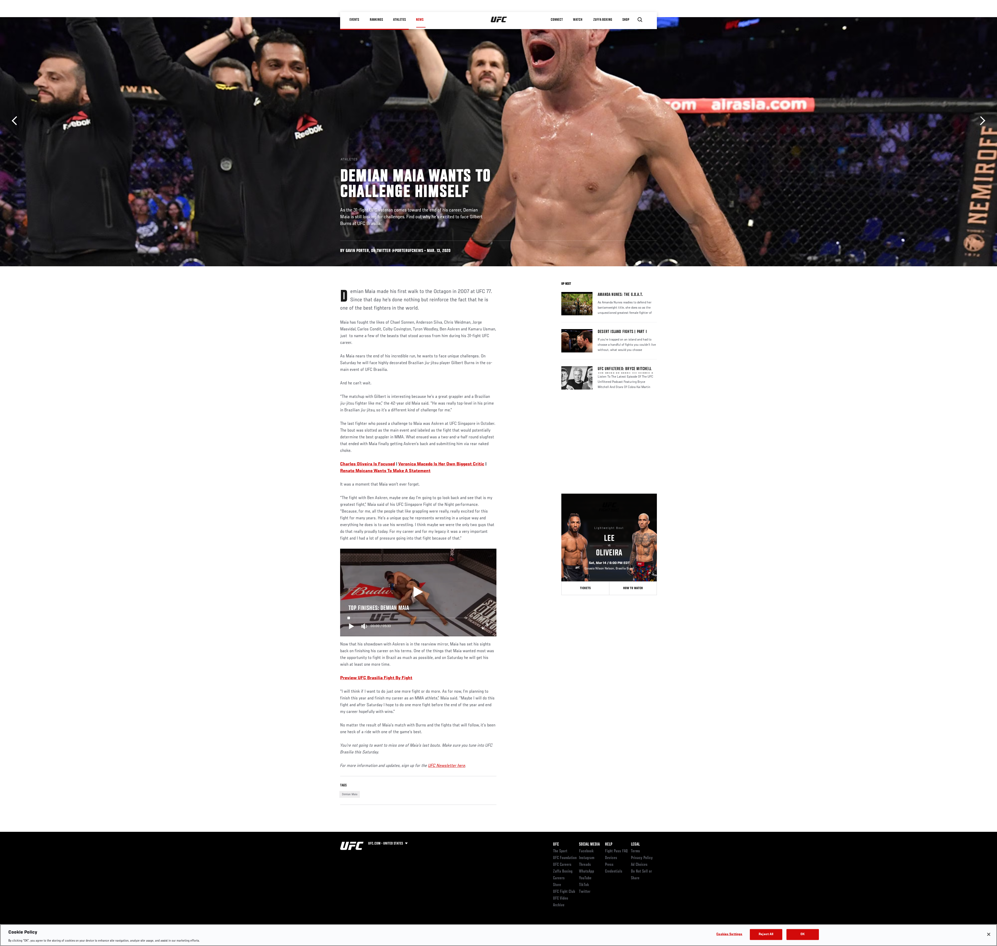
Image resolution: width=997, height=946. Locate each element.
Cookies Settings (729, 934)
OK (802, 934)
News (419, 20)
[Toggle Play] (351, 626)
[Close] (988, 934)
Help (608, 844)
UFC (556, 844)
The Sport (560, 851)
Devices (611, 858)
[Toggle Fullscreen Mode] (485, 626)
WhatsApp (586, 871)
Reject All (766, 934)
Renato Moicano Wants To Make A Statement (385, 471)
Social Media (589, 844)
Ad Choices (639, 864)
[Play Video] (418, 592)
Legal (635, 844)
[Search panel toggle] (640, 20)
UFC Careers (562, 864)
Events (354, 20)
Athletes (399, 20)
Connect (557, 20)
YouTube (585, 878)
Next (980, 120)
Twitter (584, 891)
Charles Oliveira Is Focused (367, 464)
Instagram (586, 858)
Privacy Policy (642, 858)
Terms (635, 851)
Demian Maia (349, 794)
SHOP (625, 20)
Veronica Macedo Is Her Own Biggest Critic (441, 464)
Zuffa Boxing (602, 20)
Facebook (586, 851)
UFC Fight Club (564, 891)
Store (557, 885)
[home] (499, 20)
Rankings (376, 20)
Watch (577, 20)
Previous (16, 120)
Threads (585, 864)
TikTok (584, 885)
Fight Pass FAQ (616, 851)
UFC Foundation (565, 858)
